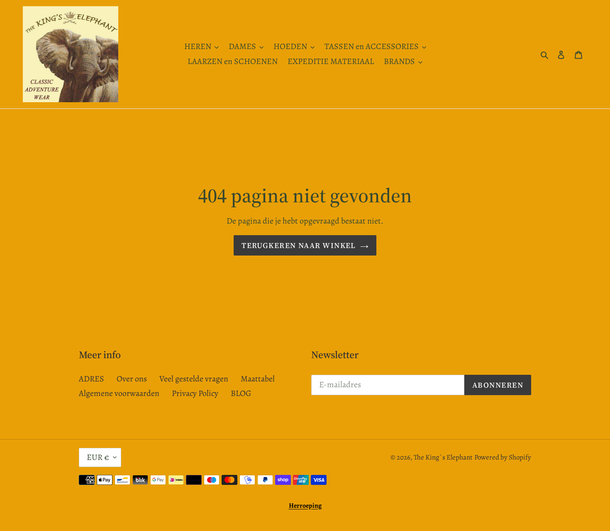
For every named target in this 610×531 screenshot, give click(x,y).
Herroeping (305, 505)
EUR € (98, 457)
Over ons (132, 378)
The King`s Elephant (443, 457)
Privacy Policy (195, 393)
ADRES (91, 378)
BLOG (241, 393)
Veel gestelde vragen (193, 378)
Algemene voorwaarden (119, 393)
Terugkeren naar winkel (299, 245)
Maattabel (258, 378)
